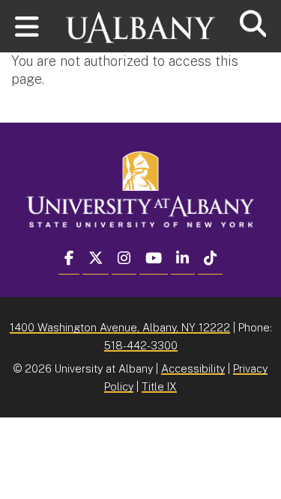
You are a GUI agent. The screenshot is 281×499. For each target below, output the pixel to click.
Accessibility (193, 368)
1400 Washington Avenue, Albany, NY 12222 (120, 327)
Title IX (159, 386)
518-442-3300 (141, 345)
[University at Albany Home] (141, 20)
